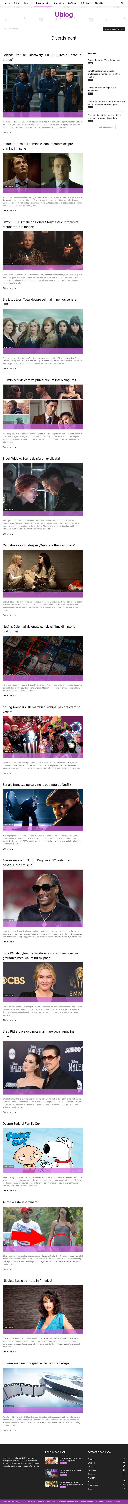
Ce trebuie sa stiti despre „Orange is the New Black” (39, 545)
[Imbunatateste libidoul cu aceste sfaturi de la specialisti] (51, 1460)
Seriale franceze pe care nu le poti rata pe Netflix (37, 785)
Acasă (5, 29)
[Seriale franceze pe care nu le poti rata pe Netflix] (43, 810)
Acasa (7, 3)
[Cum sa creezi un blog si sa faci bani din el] (51, 1473)
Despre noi (31, 1502)
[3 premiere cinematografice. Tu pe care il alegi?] (43, 1390)
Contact (117, 1502)
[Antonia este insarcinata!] (43, 1229)
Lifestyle (85, 3)
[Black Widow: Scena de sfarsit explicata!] (43, 489)
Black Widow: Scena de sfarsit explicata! (31, 458)
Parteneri (40, 1502)
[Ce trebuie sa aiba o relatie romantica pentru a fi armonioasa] (51, 1484)
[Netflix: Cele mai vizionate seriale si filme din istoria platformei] (43, 658)
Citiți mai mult (8, 132)
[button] (122, 3)
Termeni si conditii (86, 1502)
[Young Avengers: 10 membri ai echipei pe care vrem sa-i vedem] (43, 737)
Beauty (27, 3)
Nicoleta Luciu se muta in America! (27, 1281)
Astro (16, 3)
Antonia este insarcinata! (20, 1202)
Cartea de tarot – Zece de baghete (104, 60)
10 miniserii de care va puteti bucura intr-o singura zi (40, 380)
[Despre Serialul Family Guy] (43, 1150)
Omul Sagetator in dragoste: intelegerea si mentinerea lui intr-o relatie (104, 74)
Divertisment (42, 3)
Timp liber (100, 3)
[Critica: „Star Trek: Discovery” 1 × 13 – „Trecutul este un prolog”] (43, 90)
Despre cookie (51, 1502)
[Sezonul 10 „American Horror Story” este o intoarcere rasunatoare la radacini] (43, 250)
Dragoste (58, 3)
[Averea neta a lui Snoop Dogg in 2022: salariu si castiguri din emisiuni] (43, 898)
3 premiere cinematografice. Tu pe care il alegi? (36, 1363)
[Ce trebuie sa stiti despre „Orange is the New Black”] (43, 574)
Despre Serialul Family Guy (21, 1123)
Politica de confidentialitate (68, 1502)
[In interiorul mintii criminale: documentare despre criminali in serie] (43, 173)
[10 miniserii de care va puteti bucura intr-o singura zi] (43, 407)
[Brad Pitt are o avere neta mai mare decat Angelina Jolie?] (43, 1068)
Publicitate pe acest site (104, 1502)
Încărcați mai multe (105, 127)
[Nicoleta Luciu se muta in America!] (43, 1309)
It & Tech (72, 3)
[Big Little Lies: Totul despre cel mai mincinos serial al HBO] (43, 331)
